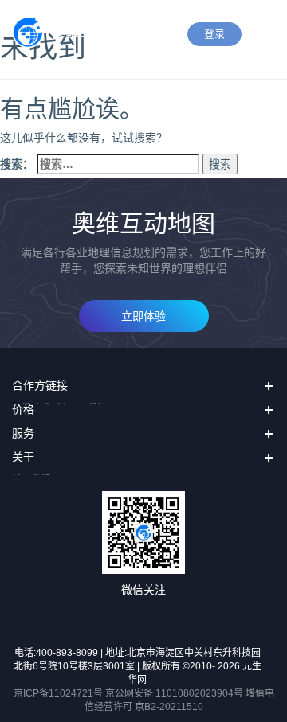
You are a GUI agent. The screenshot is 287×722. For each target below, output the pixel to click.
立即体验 (143, 316)
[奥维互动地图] (72, 32)
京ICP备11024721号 (58, 693)
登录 (214, 34)
